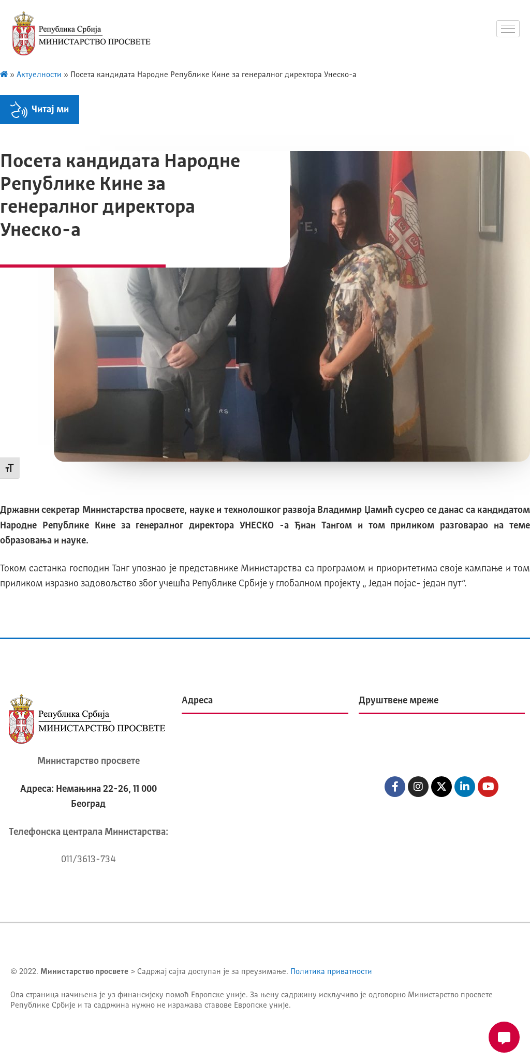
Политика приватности (331, 972)
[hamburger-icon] (508, 28)
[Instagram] (418, 786)
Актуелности (39, 75)
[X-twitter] (441, 786)
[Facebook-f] (395, 786)
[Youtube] (488, 786)
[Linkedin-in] (464, 786)
